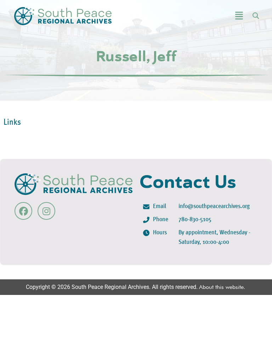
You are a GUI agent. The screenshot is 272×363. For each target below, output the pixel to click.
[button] (221, 16)
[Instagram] (46, 211)
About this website (221, 287)
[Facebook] (23, 211)
